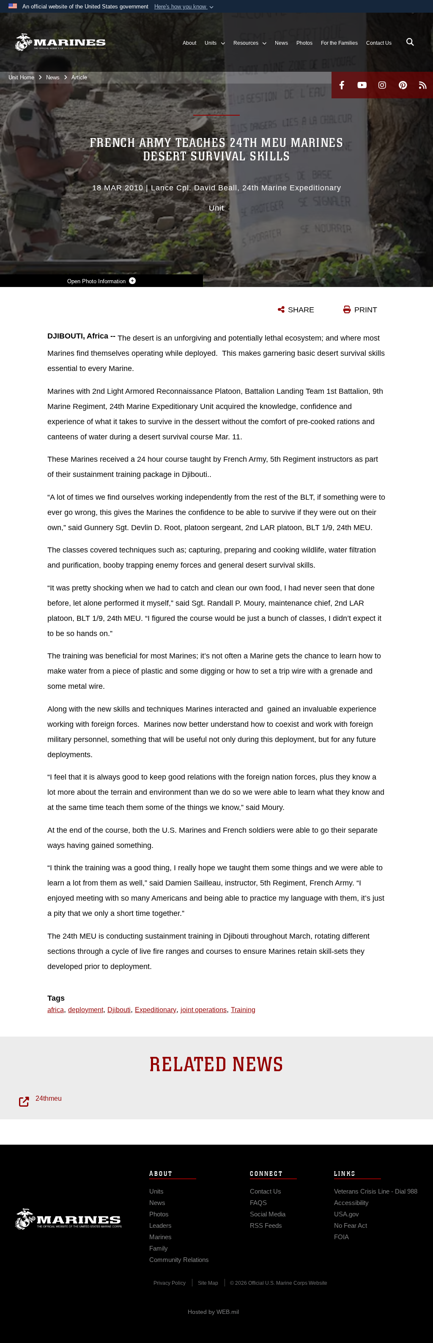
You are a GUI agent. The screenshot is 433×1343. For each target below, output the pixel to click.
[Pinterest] (402, 85)
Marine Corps (68, 1219)
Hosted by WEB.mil (213, 1311)
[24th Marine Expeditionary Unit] (60, 42)
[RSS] (423, 85)
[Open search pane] (410, 42)
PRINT (365, 310)
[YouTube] (362, 85)
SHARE (301, 310)
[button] (184, 7)
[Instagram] (382, 85)
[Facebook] (342, 85)
